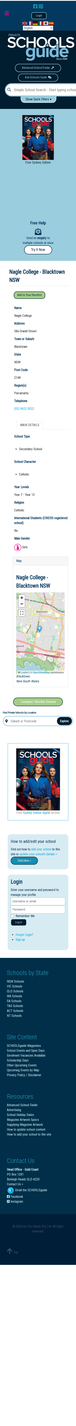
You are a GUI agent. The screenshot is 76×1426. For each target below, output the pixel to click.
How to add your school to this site (29, 1134)
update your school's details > (38, 854)
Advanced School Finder (36, 68)
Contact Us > (15, 1184)
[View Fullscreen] (22, 613)
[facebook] (36, 6)
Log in (18, 922)
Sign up (20, 940)
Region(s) (20, 385)
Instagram (16, 1201)
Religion (19, 502)
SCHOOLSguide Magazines (24, 1046)
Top (15, 1252)
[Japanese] (46, 23)
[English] (25, 23)
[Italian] (40, 23)
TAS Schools (15, 1006)
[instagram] (41, 6)
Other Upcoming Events (22, 1065)
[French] (30, 23)
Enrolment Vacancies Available (26, 1055)
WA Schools (14, 996)
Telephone (20, 401)
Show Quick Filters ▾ (38, 99)
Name (18, 308)
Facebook (16, 1197)
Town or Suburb (24, 339)
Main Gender (22, 538)
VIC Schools (14, 986)
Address (19, 323)
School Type (22, 436)
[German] (35, 23)
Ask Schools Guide (36, 77)
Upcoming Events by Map (23, 1070)
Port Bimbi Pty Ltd (39, 1226)
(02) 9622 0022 (24, 409)
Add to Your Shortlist (29, 295)
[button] (39, 629)
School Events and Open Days (26, 1051)
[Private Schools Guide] (40, 47)
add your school (41, 849)
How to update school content (26, 1129)
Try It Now (38, 250)
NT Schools (14, 1016)
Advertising (14, 1110)
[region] (38, 192)
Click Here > (24, 860)
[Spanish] (51, 23)
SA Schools (14, 1001)
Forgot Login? (24, 935)
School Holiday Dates (20, 1115)
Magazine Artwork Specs (23, 1120)
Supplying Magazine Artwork (25, 1125)
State (17, 354)
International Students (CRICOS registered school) (40, 520)
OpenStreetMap (41, 672)
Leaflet (24, 672)
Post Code (21, 370)
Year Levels (21, 487)
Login (39, 15)
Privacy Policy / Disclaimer (24, 1075)
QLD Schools (15, 991)
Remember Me (25, 916)
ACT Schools (15, 1011)
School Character (25, 462)
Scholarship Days (18, 1060)
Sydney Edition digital (36, 813)
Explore (64, 721)
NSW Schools (15, 981)
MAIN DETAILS (29, 425)
